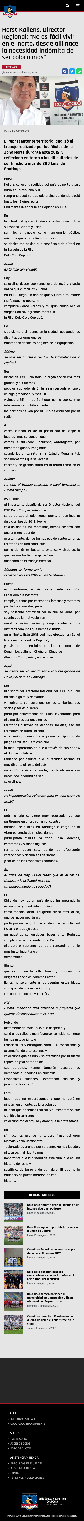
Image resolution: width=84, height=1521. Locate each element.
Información (12, 67)
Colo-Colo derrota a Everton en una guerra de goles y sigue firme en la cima (50, 1320)
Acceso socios (20, 1443)
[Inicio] (10, 10)
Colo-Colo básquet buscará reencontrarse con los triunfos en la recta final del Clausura (51, 1275)
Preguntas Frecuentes (26, 1463)
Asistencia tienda (22, 1468)
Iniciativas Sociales (24, 1419)
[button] (67, 6)
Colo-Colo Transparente (27, 1423)
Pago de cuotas (21, 1448)
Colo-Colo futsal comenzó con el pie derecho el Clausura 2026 (51, 1251)
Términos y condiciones (27, 1477)
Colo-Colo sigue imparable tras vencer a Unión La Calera (52, 1229)
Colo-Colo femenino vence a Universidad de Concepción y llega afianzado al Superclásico (50, 1297)
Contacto (16, 1473)
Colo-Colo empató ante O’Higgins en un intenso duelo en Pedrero (53, 1207)
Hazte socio (18, 1439)
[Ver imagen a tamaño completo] (42, 100)
